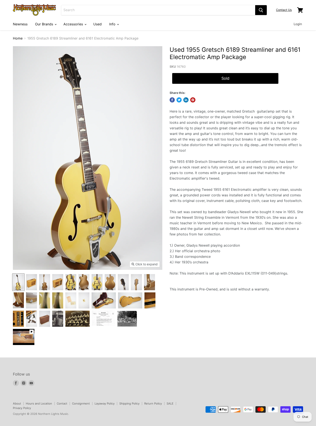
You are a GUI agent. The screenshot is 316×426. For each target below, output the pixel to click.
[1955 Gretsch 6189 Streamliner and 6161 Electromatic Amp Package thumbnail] (18, 282)
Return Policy (153, 403)
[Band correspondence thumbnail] (103, 318)
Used (97, 24)
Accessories (73, 24)
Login (298, 24)
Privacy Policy (22, 408)
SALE (170, 403)
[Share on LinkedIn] (186, 99)
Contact (62, 403)
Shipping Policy (129, 403)
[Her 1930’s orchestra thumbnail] (127, 318)
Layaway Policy (105, 403)
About (17, 403)
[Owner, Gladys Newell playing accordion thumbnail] (58, 318)
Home (18, 38)
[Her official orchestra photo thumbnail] (77, 318)
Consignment (81, 403)
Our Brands (44, 24)
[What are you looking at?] (261, 10)
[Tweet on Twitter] (179, 99)
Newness (20, 24)
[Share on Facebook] (172, 99)
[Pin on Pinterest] (192, 99)
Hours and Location (39, 403)
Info (113, 24)
